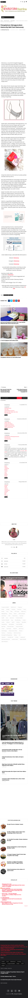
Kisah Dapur (9, 628)
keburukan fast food (6, 639)
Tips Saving (9, 633)
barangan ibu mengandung (7, 635)
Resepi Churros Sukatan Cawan (15, 824)
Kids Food (12, 617)
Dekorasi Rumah (22, 613)
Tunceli (5, 471)
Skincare (20, 630)
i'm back (16, 637)
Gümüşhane (7, 490)
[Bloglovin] (26, 1)
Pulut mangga (4, 630)
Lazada (3, 622)
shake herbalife (23, 639)
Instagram (14, 561)
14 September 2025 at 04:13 (22, 418)
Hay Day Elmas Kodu (8, 427)
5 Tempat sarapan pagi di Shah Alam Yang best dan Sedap (16, 855)
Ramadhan (24, 622)
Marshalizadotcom (6, 902)
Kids (7, 617)
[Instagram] (22, 1)
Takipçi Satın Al (7, 422)
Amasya (6, 489)
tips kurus (19, 609)
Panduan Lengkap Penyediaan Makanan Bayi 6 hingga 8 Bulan (15, 862)
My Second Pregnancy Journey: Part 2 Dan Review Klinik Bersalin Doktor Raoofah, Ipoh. (13, 323)
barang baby (11, 624)
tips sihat (21, 615)
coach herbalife (19, 624)
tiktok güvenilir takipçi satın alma (11, 412)
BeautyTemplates (18, 994)
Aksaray (6, 495)
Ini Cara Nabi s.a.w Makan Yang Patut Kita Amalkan (11, 895)
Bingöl (5, 476)
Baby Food (23, 611)
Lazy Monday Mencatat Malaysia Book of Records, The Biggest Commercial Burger (14, 947)
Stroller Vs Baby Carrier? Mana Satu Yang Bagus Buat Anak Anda (16, 832)
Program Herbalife (5, 607)
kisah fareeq (14, 615)
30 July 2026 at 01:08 (23, 462)
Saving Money (4, 624)
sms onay (6, 409)
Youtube (14, 563)
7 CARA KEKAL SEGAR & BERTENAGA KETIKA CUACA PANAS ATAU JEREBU (13, 886)
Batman (6, 474)
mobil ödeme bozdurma (9, 410)
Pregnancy (13, 20)
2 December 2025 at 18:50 (22, 433)
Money (10, 613)
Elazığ (5, 486)
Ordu (5, 472)
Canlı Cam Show (7, 439)
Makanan (15, 628)
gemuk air (4, 637)
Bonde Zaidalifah (6, 888)
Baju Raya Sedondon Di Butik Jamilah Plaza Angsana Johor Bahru (13, 954)
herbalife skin (10, 637)
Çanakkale (6, 468)
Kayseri (6, 467)
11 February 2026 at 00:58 (22, 444)
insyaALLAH (22, 637)
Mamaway (16, 264)
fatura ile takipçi (7, 413)
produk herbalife (19, 617)
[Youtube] (24, 1)
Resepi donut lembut (13, 630)
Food (7, 611)
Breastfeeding (17, 620)
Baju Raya (3, 626)
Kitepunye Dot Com (6, 884)
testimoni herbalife (5, 620)
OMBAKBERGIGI (5, 897)
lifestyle (7, 609)
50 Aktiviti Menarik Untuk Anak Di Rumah (11, 979)
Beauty (3, 611)
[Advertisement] (14, 46)
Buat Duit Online (10, 626)
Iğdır (5, 493)
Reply (6, 415)
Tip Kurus (3, 633)
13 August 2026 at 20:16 (22, 481)
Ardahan (6, 491)
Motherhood (6, 20)
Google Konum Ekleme (9, 424)
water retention (5, 641)
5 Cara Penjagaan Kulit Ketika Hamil (9, 340)
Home (2, 20)
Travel (24, 609)
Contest (24, 620)
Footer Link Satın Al (8, 423)
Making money (4, 613)
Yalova (5, 487)
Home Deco (4, 615)
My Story (18, 622)
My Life (13, 622)
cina (19, 635)
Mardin (5, 469)
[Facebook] (11, 548)
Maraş (5, 492)
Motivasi (8, 622)
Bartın (5, 466)
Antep (5, 473)
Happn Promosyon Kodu (9, 426)
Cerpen (3, 628)
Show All (25, 905)
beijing (15, 635)
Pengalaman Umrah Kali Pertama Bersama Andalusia (12, 899)
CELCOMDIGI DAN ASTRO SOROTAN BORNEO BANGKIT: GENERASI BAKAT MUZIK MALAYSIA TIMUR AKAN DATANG (12, 890)
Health (3, 617)
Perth (9, 615)
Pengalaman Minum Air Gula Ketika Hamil (11, 357)
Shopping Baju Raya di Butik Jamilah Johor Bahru (12, 945)
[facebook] (8, 990)
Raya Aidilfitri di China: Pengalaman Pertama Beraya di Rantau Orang (12, 903)
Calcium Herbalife (19, 626)
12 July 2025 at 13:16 (23, 404)
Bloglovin (14, 566)
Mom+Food (21, 628)
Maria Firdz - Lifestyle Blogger (9, 893)
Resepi (3, 609)
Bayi (12, 620)
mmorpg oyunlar (7, 408)
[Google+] (15, 548)
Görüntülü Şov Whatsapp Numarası (11, 436)
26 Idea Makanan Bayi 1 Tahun (8, 976)
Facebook (14, 558)
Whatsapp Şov (7, 437)
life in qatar (17, 611)
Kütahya (6, 485)
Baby (11, 611)
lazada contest (15, 639)
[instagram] (15, 990)
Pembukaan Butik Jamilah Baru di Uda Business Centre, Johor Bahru (12, 950)
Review (15, 613)
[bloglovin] (19, 990)
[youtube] (11, 990)
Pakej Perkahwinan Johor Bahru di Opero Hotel (12, 952)
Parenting (13, 609)
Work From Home (17, 633)
